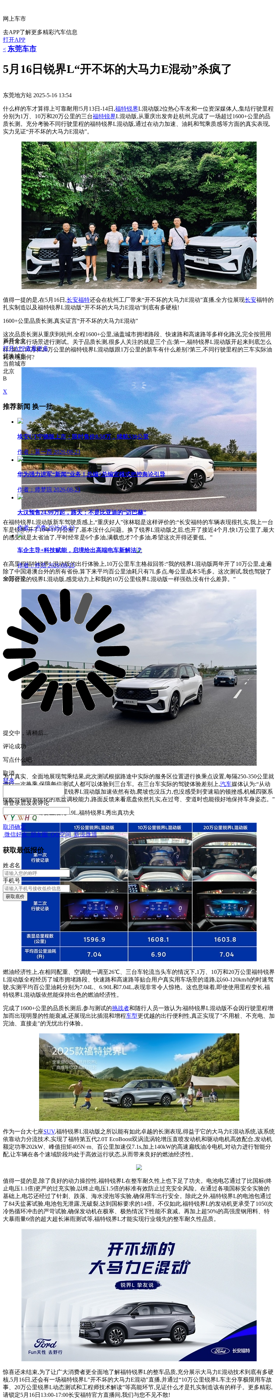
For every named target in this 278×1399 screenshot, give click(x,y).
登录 (14, 803)
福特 (98, 116)
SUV (49, 1131)
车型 (132, 1016)
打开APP (14, 40)
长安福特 (78, 300)
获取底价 (15, 896)
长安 (250, 300)
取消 (8, 827)
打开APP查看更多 (26, 348)
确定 (20, 827)
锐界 (110, 116)
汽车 (226, 784)
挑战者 (120, 1008)
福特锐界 (126, 109)
